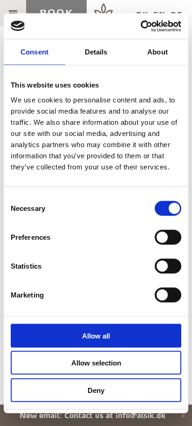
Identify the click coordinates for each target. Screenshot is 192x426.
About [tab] (157, 52)
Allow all (96, 335)
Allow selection (96, 363)
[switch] (168, 237)
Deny (96, 390)
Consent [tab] (34, 52)
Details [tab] (96, 52)
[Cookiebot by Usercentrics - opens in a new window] (140, 26)
